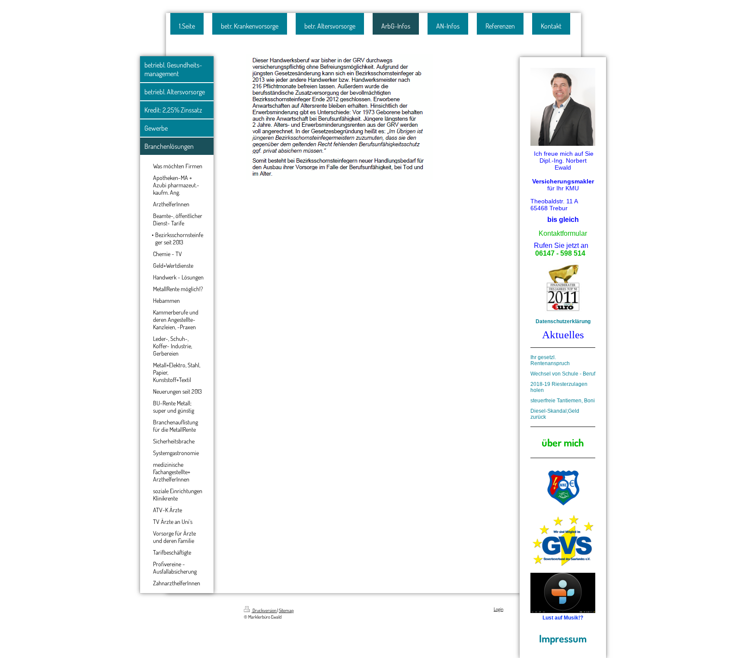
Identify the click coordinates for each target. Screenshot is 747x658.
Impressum (563, 638)
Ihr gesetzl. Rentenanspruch (550, 360)
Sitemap (286, 610)
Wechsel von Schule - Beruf (562, 374)
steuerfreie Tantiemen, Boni (562, 401)
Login (498, 609)
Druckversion (264, 610)
